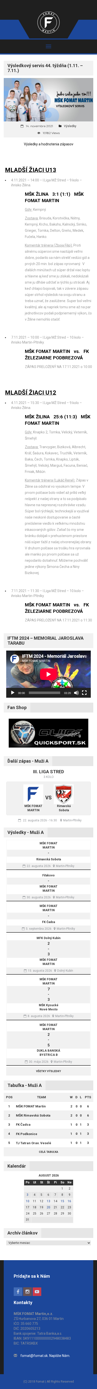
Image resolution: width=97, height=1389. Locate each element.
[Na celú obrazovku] (84, 692)
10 (27, 1201)
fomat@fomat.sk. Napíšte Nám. (45, 1356)
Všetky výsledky (48, 1071)
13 (48, 1201)
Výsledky (70, 126)
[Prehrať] (12, 692)
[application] (48, 674)
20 (48, 1207)
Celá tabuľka (48, 1152)
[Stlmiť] (76, 692)
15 (62, 1201)
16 (69, 1201)
